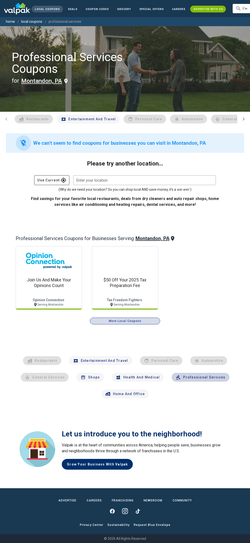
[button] (151, 9)
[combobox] (144, 180)
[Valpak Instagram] (125, 511)
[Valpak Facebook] (112, 511)
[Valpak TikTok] (137, 511)
